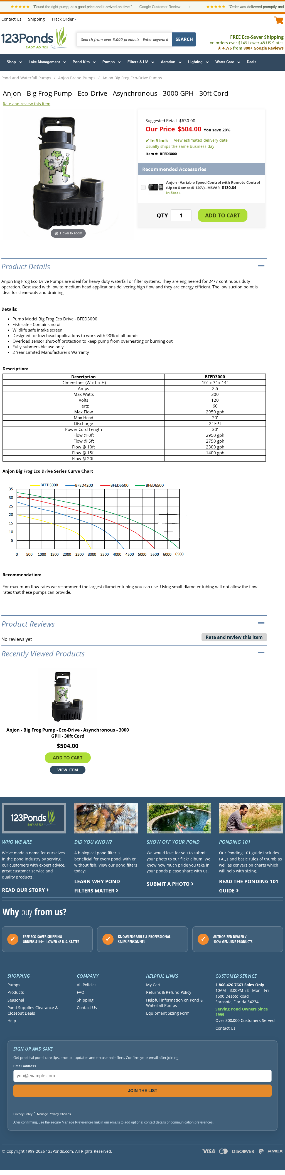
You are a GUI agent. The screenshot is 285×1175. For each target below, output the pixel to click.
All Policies (87, 984)
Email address (24, 1066)
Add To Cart (67, 758)
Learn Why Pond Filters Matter (97, 886)
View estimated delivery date (201, 140)
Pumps (108, 62)
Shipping (36, 19)
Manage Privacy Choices (54, 1114)
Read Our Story (23, 890)
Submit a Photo (168, 883)
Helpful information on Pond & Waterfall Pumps (174, 1002)
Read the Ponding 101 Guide (248, 886)
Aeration (168, 62)
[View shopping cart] (279, 20)
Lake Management (44, 62)
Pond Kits (81, 62)
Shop (11, 62)
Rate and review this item (26, 103)
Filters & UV (137, 62)
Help (12, 1020)
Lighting (195, 62)
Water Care (224, 62)
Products (16, 992)
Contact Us (11, 19)
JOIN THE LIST (142, 1090)
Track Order (62, 19)
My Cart (153, 984)
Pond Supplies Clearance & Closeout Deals (33, 1010)
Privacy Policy (23, 1114)
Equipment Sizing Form (168, 1013)
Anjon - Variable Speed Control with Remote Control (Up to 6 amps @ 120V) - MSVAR (213, 185)
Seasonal (16, 1000)
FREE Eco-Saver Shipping (247, 39)
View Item (67, 769)
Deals (251, 62)
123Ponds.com (34, 38)
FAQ (80, 992)
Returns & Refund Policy (168, 992)
